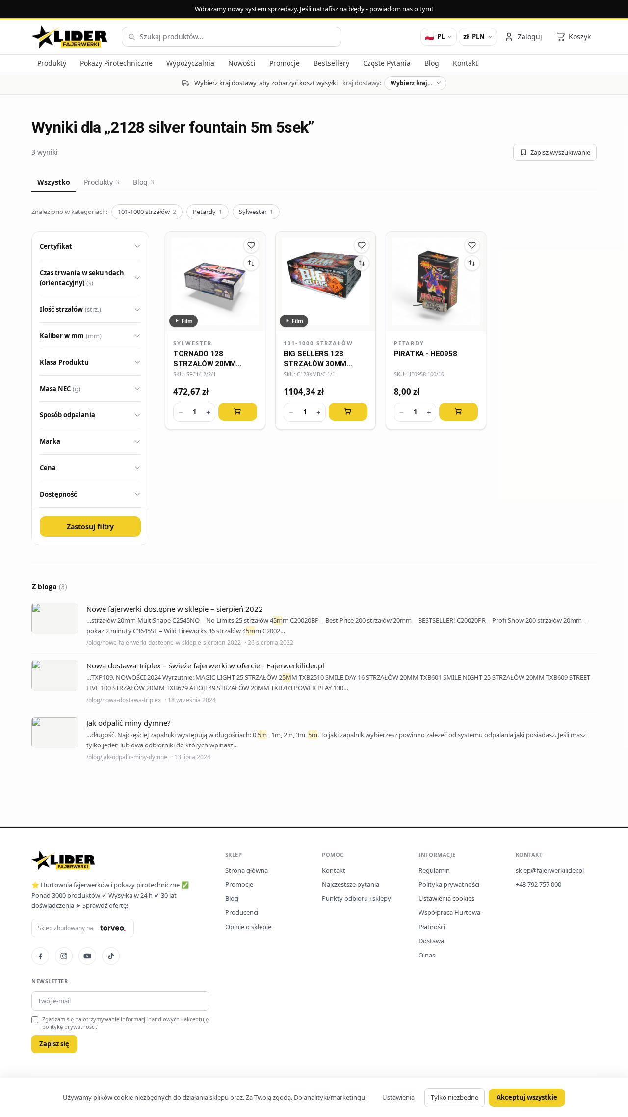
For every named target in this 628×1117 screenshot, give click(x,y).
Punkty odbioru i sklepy (356, 898)
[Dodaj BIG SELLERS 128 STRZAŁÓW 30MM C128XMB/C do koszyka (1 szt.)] (348, 412)
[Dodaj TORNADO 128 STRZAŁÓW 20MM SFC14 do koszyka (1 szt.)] (237, 412)
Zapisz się (54, 1043)
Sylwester (256, 211)
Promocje (239, 884)
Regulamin (434, 870)
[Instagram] (64, 956)
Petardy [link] (409, 342)
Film (187, 320)
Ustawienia (398, 1097)
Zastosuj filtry (90, 526)
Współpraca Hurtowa (449, 912)
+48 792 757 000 (538, 884)
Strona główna (246, 870)
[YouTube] (87, 956)
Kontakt (333, 870)
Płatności (432, 926)
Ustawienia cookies (446, 898)
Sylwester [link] (192, 342)
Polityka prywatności (449, 884)
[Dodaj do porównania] (251, 263)
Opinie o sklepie (248, 926)
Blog (143, 181)
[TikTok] (111, 956)
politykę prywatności (69, 1026)
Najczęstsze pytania (350, 884)
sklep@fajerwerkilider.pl (550, 870)
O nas (427, 955)
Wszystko (53, 181)
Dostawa (431, 940)
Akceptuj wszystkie (527, 1097)
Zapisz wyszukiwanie (560, 152)
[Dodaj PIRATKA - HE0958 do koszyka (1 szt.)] (458, 412)
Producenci (241, 912)
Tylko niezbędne (454, 1097)
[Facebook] (40, 956)
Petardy (207, 211)
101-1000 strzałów (147, 211)
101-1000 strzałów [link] (318, 342)
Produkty (101, 181)
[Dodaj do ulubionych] (251, 245)
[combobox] (231, 37)
